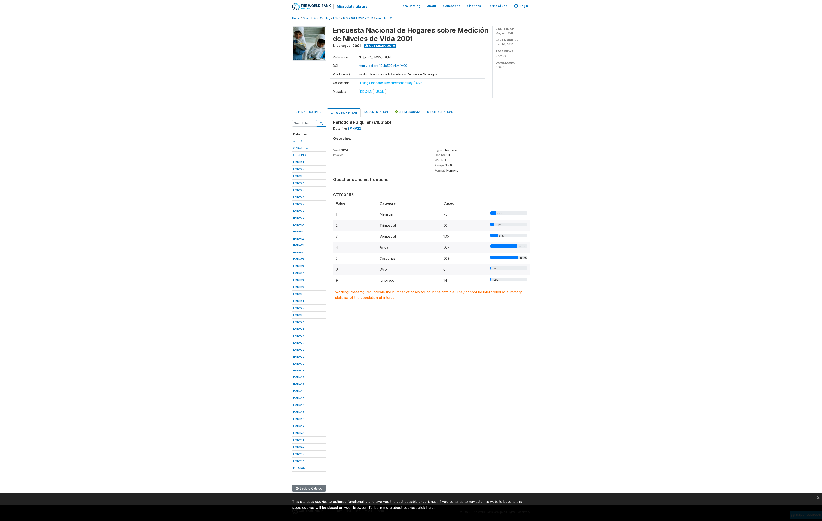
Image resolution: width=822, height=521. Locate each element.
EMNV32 (298, 377)
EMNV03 (298, 176)
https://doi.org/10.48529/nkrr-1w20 (383, 65)
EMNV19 (298, 287)
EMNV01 (298, 162)
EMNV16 (298, 266)
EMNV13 (298, 245)
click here (426, 507)
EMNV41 (298, 440)
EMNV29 (298, 356)
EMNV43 (298, 453)
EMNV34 (298, 391)
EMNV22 (298, 308)
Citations (474, 6)
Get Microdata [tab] (409, 112)
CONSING (299, 155)
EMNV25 (298, 328)
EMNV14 (298, 252)
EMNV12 (298, 238)
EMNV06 (298, 196)
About (431, 6)
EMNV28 (298, 349)
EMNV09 (298, 217)
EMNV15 (298, 259)
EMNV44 (298, 461)
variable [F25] (385, 18)
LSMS (336, 18)
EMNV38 (298, 419)
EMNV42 (298, 447)
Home (296, 18)
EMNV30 (298, 363)
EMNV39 (298, 426)
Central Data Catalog (316, 18)
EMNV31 (298, 370)
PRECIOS (299, 467)
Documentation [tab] (376, 112)
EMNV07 (298, 203)
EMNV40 (298, 433)
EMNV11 (298, 231)
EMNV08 (298, 210)
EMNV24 (298, 321)
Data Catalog (410, 6)
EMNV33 (298, 384)
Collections (451, 6)
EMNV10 (298, 224)
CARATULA (300, 148)
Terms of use (497, 6)
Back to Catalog (310, 488)
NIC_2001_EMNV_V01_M (358, 18)
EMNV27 (298, 342)
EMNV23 (298, 315)
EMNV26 (298, 335)
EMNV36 (298, 405)
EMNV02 (298, 169)
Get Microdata (381, 46)
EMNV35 (298, 398)
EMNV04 (298, 182)
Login (524, 6)
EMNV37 (298, 412)
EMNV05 (298, 190)
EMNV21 (298, 301)
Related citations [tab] (440, 112)
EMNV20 (298, 294)
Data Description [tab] (344, 112)
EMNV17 (298, 273)
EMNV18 (298, 280)
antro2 (297, 141)
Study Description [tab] (309, 112)
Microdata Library (352, 6)
